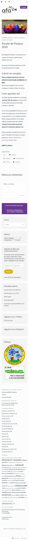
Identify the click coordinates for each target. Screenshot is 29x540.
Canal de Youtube (6, 397)
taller (6, 497)
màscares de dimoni (11, 486)
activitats (12, 457)
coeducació (5, 418)
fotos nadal (23, 476)
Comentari (21, 195)
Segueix (8, 272)
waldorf (11, 497)
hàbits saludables (13, 478)
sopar (22, 495)
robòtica (5, 492)
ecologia (21, 471)
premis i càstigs (4, 490)
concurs (6, 469)
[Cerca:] (27, 2)
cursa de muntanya (15, 471)
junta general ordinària (18, 480)
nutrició (15, 488)
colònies (10, 467)
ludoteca (12, 483)
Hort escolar (5, 439)
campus (13, 465)
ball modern (18, 462)
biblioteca (5, 465)
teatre (9, 497)
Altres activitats (6, 416)
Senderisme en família (8, 449)
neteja (3, 488)
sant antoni (12, 492)
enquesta (10, 473)
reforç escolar (16, 490)
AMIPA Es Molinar (19, 37)
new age (6, 488)
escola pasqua (21, 473)
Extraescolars (5, 431)
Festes (3, 434)
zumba (25, 497)
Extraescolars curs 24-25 (11, 293)
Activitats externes (7, 411)
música (18, 485)
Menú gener (7, 297)
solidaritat (17, 495)
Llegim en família (6, 444)
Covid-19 (9, 471)
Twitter (4, 394)
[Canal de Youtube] (9, 1)
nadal (24, 485)
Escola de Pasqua (7, 40)
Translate (17, 240)
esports (3, 476)
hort (9, 478)
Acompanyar (4, 457)
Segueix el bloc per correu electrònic (11, 250)
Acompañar (8, 457)
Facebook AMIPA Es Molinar (9, 392)
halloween (5, 478)
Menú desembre (9, 300)
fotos (18, 476)
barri (22, 462)
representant (22, 490)
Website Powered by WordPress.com (14, 528)
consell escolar (4, 471)
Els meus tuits (8, 320)
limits (8, 482)
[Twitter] (5, 1)
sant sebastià (21, 492)
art (8, 462)
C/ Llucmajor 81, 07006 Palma (10, 403)
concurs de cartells (14, 469)
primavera (9, 490)
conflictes (22, 469)
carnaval (19, 464)
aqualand (4, 462)
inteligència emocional (21, 478)
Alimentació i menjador (8, 413)
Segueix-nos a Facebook (14, 329)
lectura (4, 482)
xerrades (21, 497)
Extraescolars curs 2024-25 (12, 290)
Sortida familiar (6, 451)
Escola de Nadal (6, 426)
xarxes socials (15, 497)
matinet (4, 446)
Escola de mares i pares (8, 423)
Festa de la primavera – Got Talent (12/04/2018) (15, 211)
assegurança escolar (12, 462)
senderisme (6, 495)
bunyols (10, 465)
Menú (24, 7)
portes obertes (21, 488)
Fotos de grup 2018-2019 (14, 205)
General (4, 436)
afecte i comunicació (17, 457)
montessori (4, 486)
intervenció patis (10, 480)
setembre (13, 495)
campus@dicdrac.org (8, 116)
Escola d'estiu (5, 421)
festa (14, 476)
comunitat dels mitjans (16, 467)
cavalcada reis (5, 467)
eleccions (4, 473)
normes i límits (11, 488)
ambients (24, 460)
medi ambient (22, 483)
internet (4, 480)
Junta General (6, 441)
